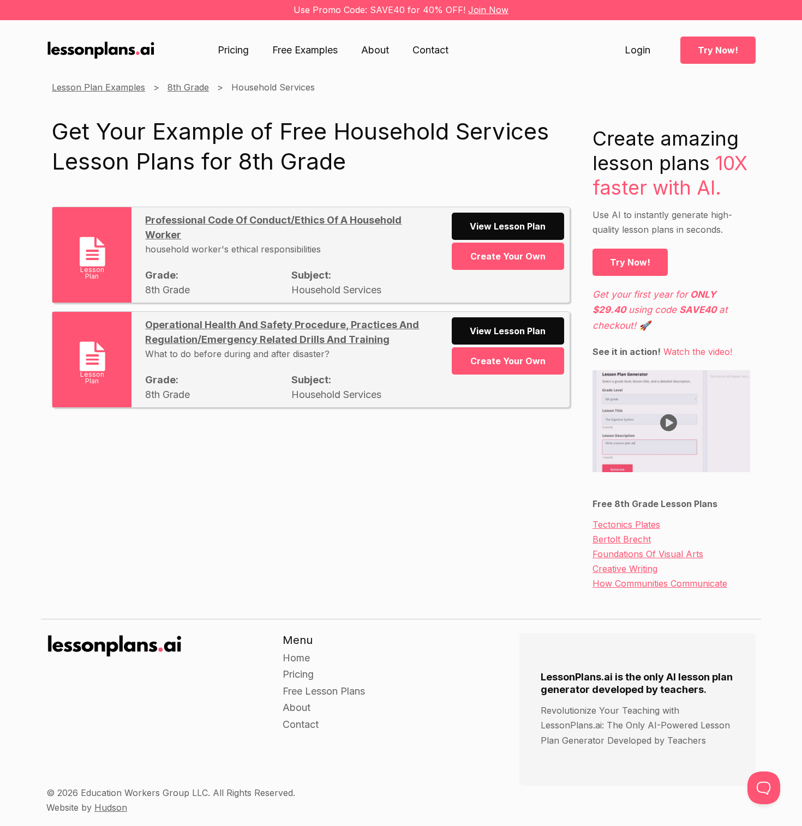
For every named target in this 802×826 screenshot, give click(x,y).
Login (637, 50)
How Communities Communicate (659, 583)
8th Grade (188, 87)
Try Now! (718, 50)
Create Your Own (508, 256)
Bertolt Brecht (621, 539)
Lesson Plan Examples (98, 87)
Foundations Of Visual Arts (647, 553)
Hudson (110, 807)
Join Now (488, 9)
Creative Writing (624, 568)
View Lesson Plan (508, 226)
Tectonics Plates (626, 524)
